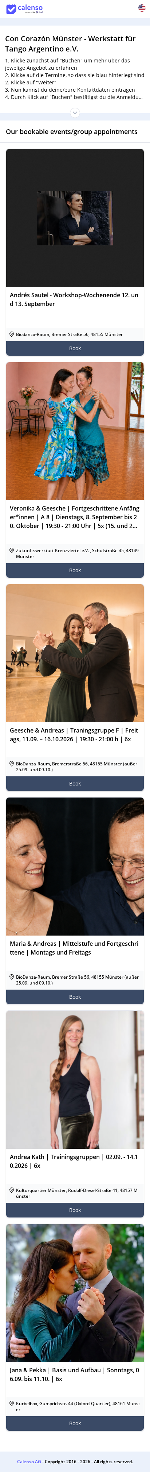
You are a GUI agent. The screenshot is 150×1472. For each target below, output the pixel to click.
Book (75, 348)
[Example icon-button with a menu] (142, 8)
